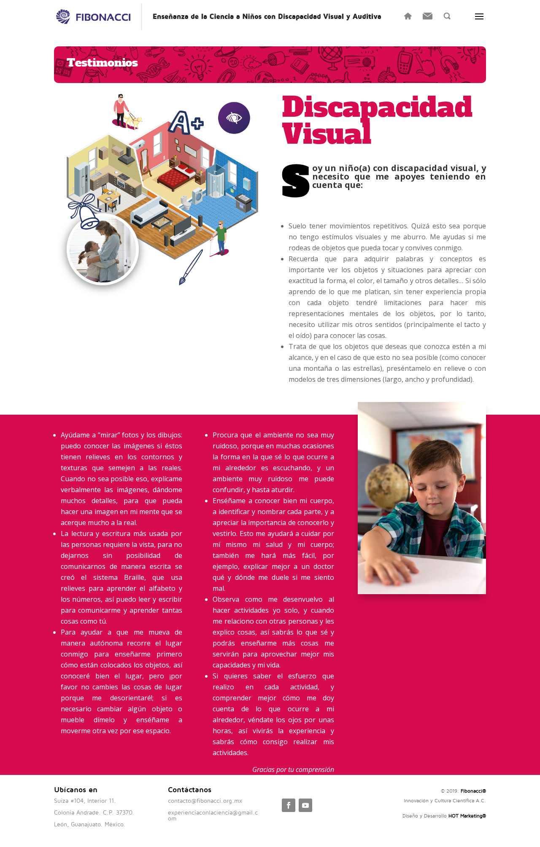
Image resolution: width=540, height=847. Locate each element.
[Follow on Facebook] (288, 805)
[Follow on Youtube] (305, 805)
